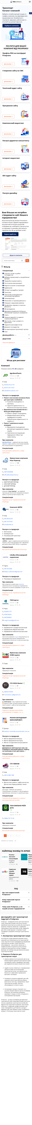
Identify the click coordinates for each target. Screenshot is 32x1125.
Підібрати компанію (12, 26)
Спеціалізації (8, 271)
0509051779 (7, 611)
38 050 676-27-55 (9, 385)
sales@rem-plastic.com (11, 390)
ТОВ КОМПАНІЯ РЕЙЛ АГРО (18, 807)
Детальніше (7, 64)
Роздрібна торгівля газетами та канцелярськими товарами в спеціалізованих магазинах (14, 861)
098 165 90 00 (8, 521)
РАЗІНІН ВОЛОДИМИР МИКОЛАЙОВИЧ (18, 719)
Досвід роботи (9, 335)
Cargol (16, 637)
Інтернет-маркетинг (11, 158)
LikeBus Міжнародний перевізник (18, 556)
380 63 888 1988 (9, 775)
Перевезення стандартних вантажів (15, 627)
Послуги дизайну (9, 193)
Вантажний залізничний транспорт (13, 830)
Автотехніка (8, 532)
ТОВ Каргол (14, 600)
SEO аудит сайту (9, 176)
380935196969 (8, 692)
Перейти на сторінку (7, 840)
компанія (21, 584)
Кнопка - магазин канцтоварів (13, 857)
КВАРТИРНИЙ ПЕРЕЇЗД (11, 482)
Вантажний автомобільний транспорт (14, 549)
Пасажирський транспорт (12, 536)
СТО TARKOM (14, 764)
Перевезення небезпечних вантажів (15, 631)
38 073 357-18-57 (9, 388)
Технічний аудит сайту (12, 88)
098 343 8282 (8, 569)
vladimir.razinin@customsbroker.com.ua (16, 731)
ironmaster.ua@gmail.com (12, 695)
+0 (15, 378)
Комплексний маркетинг (13, 123)
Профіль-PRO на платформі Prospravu (14, 54)
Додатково (7, 339)
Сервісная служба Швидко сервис (12, 872)
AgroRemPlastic (15, 373)
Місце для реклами (16, 360)
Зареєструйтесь (10, 234)
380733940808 (8, 472)
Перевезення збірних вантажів (14, 629)
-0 (19, 378)
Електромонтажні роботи (14, 878)
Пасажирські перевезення (12, 579)
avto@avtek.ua (8, 524)
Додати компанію (16, 255)
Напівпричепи (8, 534)
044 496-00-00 (8, 519)
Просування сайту (10, 106)
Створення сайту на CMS (12, 71)
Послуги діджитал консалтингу (15, 141)
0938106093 (7, 614)
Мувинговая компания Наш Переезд (19, 459)
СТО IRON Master (16, 683)
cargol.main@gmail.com (11, 620)
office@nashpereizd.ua (11, 475)
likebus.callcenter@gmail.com (13, 572)
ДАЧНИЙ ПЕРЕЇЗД (9, 486)
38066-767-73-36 (9, 818)
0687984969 (7, 617)
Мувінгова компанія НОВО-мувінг (18, 654)
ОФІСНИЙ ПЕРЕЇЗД (10, 484)
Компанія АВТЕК (16, 507)
